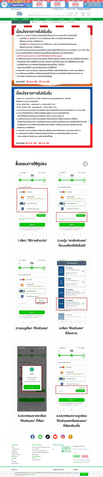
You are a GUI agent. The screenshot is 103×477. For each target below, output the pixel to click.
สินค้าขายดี (14, 19)
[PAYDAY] (51, 4)
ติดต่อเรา (34, 458)
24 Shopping (14, 458)
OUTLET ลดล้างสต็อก (86, 19)
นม (53, 15)
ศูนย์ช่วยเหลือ (15, 445)
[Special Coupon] (52, 55)
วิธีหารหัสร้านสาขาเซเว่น (16, 454)
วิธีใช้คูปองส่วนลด (15, 452)
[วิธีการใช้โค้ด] (52, 153)
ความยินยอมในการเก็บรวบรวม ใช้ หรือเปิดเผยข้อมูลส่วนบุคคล (40, 453)
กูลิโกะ (36, 15)
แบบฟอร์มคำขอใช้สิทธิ (36, 460)
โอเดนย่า (39, 15)
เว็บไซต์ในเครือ (14, 456)
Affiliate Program (15, 463)
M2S (12, 460)
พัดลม (59, 15)
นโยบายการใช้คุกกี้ (35, 449)
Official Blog (14, 461)
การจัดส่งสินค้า (14, 451)
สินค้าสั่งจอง (72, 19)
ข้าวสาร (48, 15)
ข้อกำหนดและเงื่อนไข (36, 445)
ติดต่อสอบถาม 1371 (17, 9)
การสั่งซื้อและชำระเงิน (15, 449)
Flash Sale (61, 19)
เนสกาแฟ (75, 15)
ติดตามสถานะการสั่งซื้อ (70, 9)
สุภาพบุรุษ (76, 456)
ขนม (51, 15)
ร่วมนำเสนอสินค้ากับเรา (36, 456)
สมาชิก (13, 447)
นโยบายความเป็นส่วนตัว (77, 462)
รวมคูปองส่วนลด (49, 19)
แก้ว (65, 15)
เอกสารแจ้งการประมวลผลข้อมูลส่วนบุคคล (39, 451)
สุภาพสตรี (85, 456)
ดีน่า (71, 15)
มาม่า (56, 15)
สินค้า (20, 22)
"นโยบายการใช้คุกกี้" (30, 475)
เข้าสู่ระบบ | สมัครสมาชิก (84, 9)
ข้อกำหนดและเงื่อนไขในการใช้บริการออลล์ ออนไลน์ (41, 447)
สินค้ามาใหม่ (37, 19)
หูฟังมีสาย (44, 15)
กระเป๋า (62, 15)
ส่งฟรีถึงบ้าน (25, 19)
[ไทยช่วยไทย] (52, 117)
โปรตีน (68, 15)
